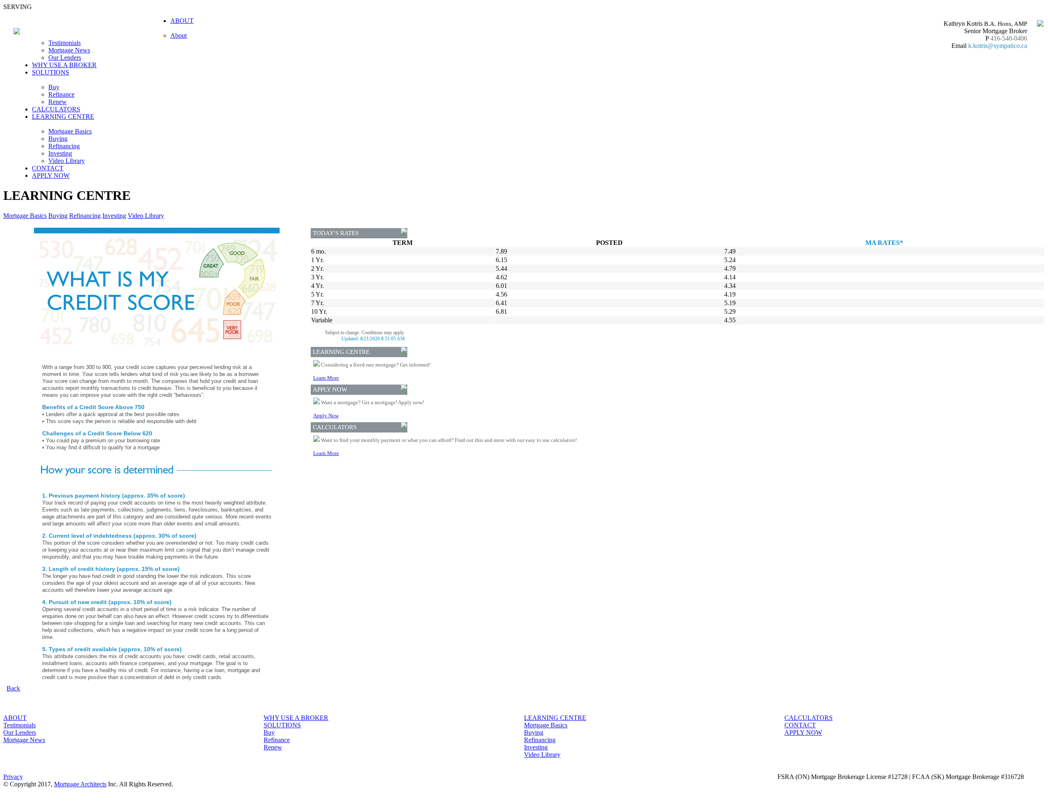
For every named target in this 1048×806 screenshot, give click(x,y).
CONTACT (47, 168)
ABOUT (15, 717)
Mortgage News (69, 50)
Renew (57, 101)
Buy (53, 87)
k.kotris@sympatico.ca (997, 45)
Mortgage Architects (80, 784)
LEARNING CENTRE (555, 717)
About (178, 35)
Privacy (13, 776)
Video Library (66, 160)
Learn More (326, 378)
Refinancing (64, 146)
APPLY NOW (51, 175)
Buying (58, 138)
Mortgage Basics (70, 131)
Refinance (61, 94)
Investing (60, 153)
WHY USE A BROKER (64, 64)
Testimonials (64, 42)
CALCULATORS (56, 109)
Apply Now (326, 415)
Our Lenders (64, 57)
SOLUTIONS (282, 725)
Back (13, 688)
